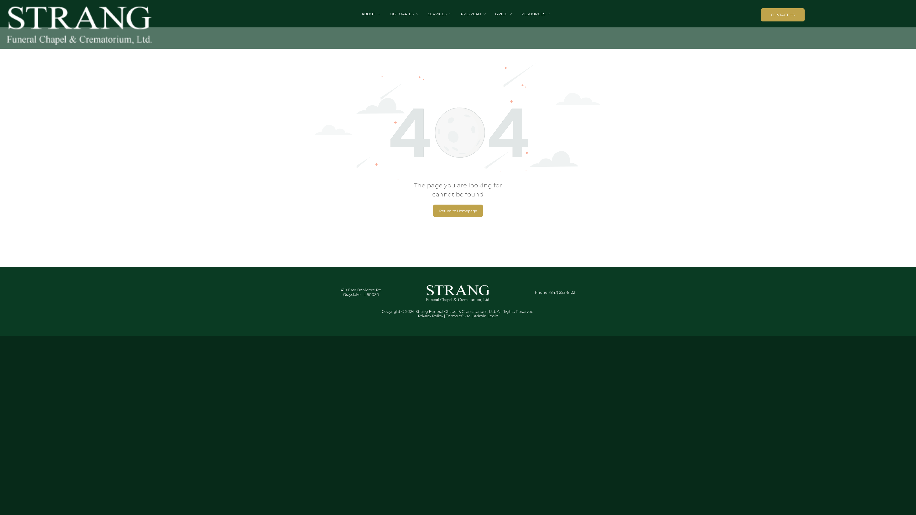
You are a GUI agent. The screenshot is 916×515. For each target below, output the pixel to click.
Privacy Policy (430, 316)
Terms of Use (458, 316)
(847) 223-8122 (562, 292)
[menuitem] (371, 14)
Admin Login (486, 316)
